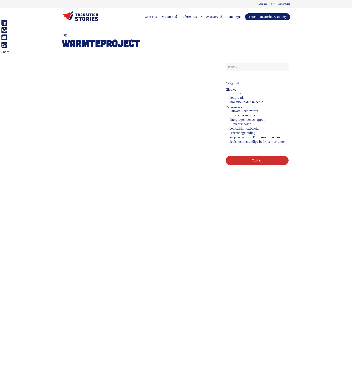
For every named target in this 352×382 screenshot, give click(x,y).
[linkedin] (63, 4)
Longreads (237, 97)
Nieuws (231, 89)
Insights (235, 93)
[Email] (5, 37)
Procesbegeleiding (243, 133)
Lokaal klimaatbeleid (244, 128)
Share (5, 52)
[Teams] (5, 30)
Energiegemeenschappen (247, 119)
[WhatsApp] (5, 44)
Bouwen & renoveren (244, 111)
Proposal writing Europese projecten (255, 137)
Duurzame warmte (80, 248)
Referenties (103, 248)
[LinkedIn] (5, 22)
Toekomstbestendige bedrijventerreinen (258, 141)
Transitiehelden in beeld (246, 102)
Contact (257, 160)
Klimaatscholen (240, 124)
